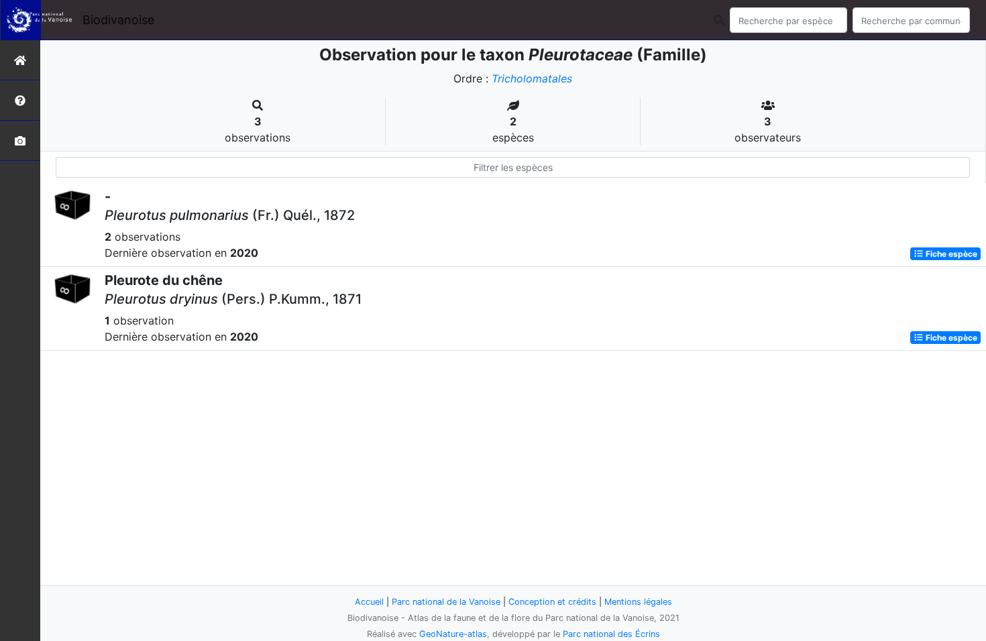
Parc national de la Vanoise (446, 602)
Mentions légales (638, 602)
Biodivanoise (118, 20)
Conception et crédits (552, 602)
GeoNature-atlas (453, 634)
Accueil (369, 602)
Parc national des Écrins (611, 634)
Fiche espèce (950, 254)
